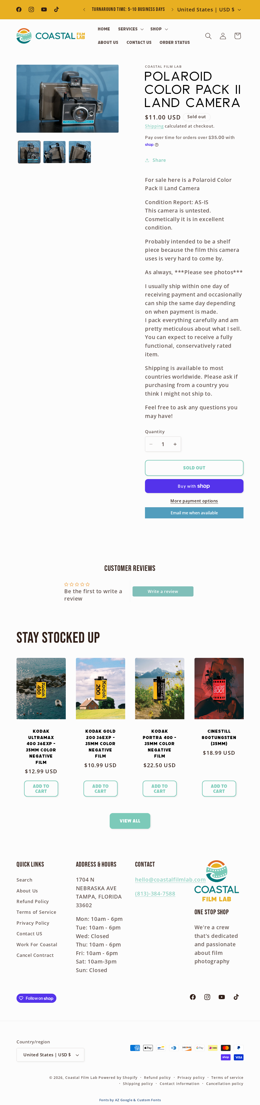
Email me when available (194, 513)
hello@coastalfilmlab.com (170, 879)
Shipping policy (138, 1083)
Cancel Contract (35, 955)
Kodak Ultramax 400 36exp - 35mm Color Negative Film (41, 746)
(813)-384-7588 (155, 893)
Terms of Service (36, 912)
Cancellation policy (224, 1083)
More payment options (194, 501)
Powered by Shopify (118, 1077)
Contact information (180, 1083)
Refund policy (157, 1077)
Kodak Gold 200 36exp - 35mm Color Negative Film (100, 743)
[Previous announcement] (84, 9)
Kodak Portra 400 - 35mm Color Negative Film (159, 743)
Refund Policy (33, 901)
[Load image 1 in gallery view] (29, 152)
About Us (27, 891)
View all (130, 821)
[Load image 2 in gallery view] (54, 152)
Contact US (29, 934)
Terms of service (227, 1077)
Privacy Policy (33, 923)
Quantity (155, 431)
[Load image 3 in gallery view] (80, 152)
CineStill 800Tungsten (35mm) (219, 737)
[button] (130, 29)
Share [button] (159, 160)
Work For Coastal (37, 944)
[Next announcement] (172, 9)
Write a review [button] (163, 591)
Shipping (154, 126)
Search (24, 880)
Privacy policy (191, 1077)
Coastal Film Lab (81, 1077)
